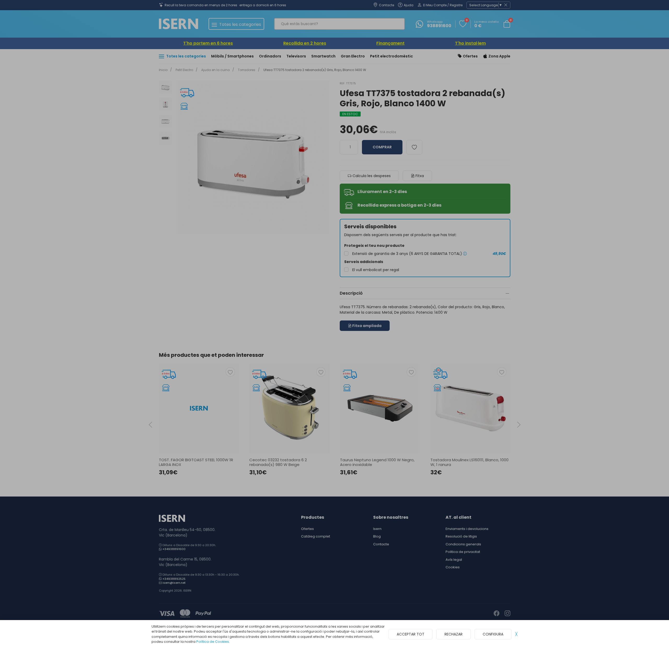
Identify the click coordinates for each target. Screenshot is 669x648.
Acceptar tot (410, 634)
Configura (493, 634)
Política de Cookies (212, 641)
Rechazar (454, 634)
